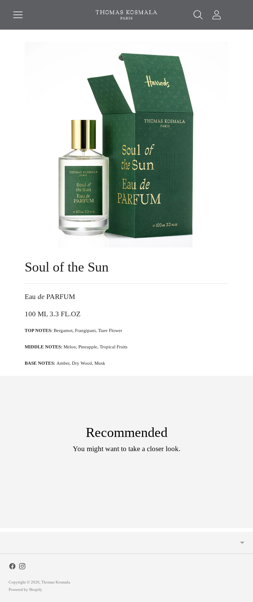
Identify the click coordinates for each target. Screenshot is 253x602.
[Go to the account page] (216, 14)
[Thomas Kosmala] (126, 15)
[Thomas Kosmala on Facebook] (12, 568)
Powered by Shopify (25, 589)
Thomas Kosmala (55, 582)
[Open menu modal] (18, 14)
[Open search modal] (198, 14)
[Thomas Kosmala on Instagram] (22, 568)
